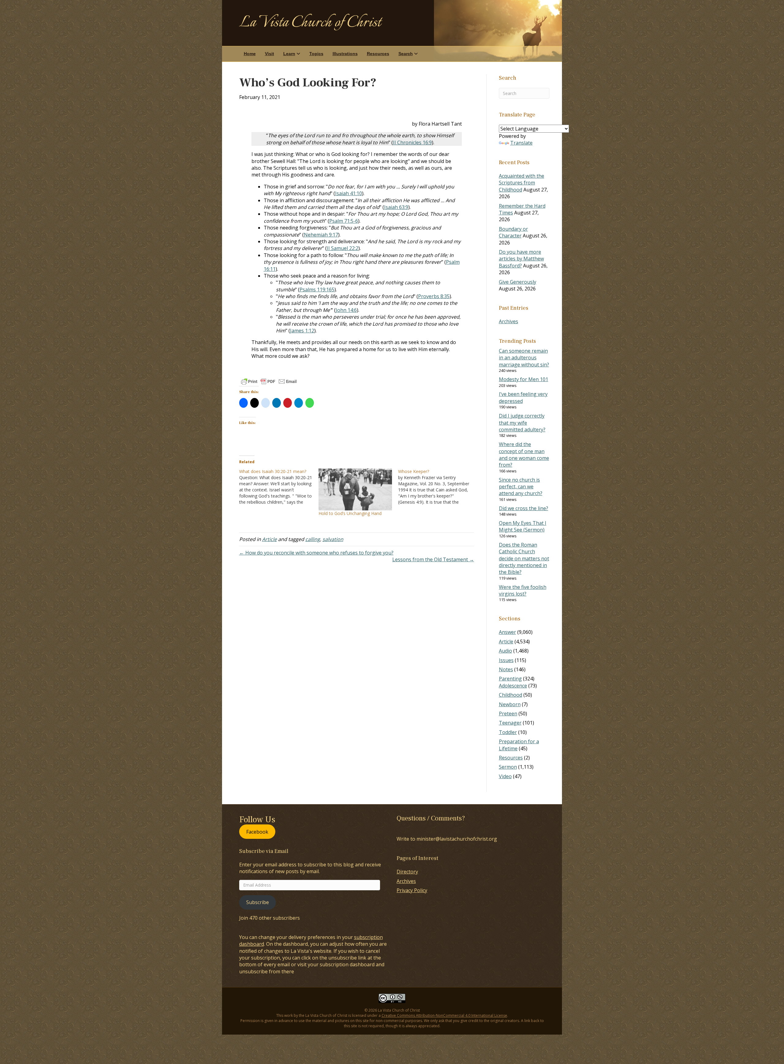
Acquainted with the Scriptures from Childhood (521, 182)
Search (405, 53)
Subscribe (257, 902)
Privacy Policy (412, 890)
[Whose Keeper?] (438, 486)
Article (269, 539)
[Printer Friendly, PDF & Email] (269, 381)
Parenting (510, 678)
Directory (407, 871)
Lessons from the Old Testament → (433, 559)
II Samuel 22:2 (342, 248)
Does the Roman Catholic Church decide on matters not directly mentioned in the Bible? (524, 558)
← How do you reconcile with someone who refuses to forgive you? (316, 552)
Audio (505, 650)
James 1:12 (302, 330)
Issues (506, 660)
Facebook (257, 831)
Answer (507, 632)
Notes (506, 669)
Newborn (510, 704)
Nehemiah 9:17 (321, 234)
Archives (508, 321)
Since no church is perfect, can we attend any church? (520, 486)
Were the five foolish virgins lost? (522, 590)
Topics (316, 53)
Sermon (508, 766)
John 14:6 (346, 310)
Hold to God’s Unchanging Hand (350, 513)
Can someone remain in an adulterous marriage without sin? (524, 357)
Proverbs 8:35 (434, 296)
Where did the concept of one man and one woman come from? (524, 454)
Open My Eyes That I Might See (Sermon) (522, 526)
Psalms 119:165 (317, 289)
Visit (269, 53)
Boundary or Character (513, 232)
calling (312, 539)
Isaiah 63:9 (396, 207)
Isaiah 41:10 (348, 193)
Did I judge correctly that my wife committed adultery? (522, 422)
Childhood (510, 694)
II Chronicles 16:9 (412, 142)
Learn (289, 53)
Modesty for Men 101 (523, 379)
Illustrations (345, 53)
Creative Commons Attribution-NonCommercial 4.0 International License (444, 1015)
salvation (332, 539)
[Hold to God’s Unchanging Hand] (355, 489)
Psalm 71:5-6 (343, 221)
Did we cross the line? (523, 508)
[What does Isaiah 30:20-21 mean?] (279, 486)
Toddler (508, 732)
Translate (521, 142)
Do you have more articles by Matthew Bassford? (521, 258)
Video (505, 776)
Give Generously (517, 281)
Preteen (508, 713)
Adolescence (513, 685)
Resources (378, 53)
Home (250, 53)
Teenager (510, 722)
